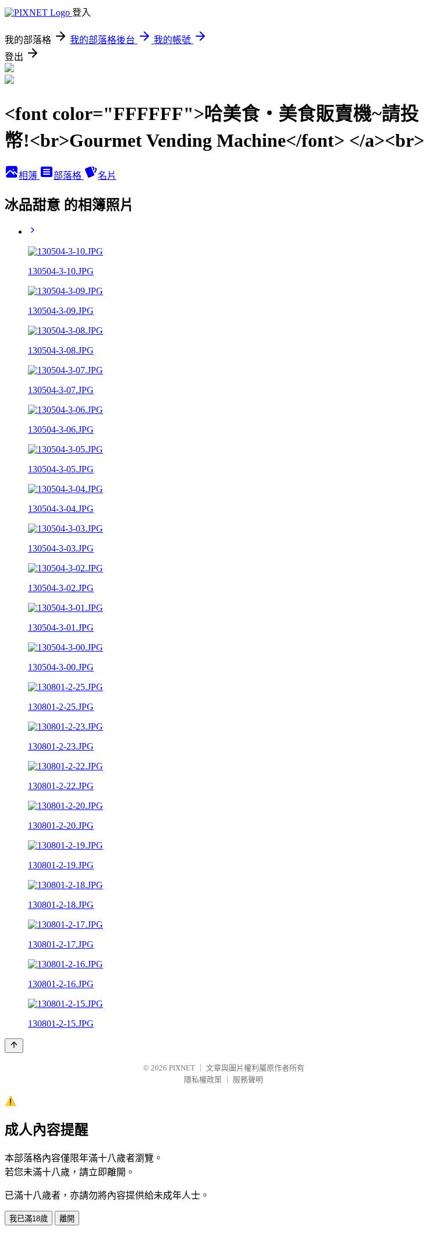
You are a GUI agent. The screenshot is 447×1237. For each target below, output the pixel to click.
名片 (107, 176)
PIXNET (182, 1067)
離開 (66, 1218)
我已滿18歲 (28, 1218)
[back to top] (14, 1045)
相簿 (29, 176)
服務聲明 (248, 1079)
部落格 (69, 176)
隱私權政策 (203, 1079)
